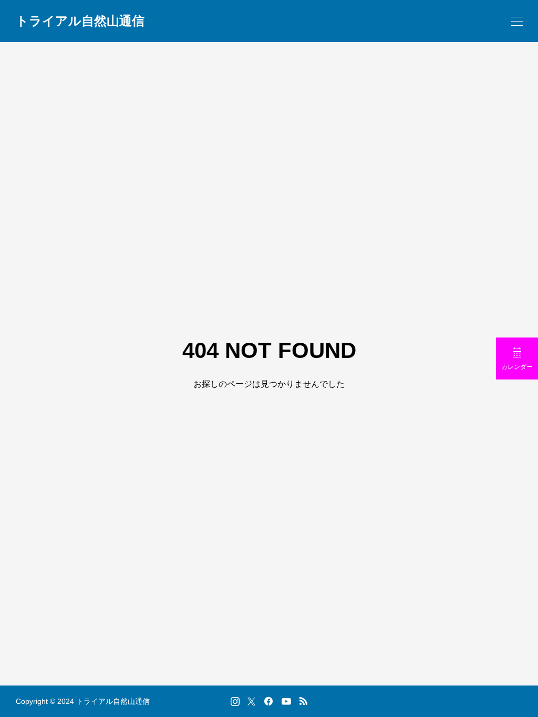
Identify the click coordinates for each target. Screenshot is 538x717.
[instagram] (235, 701)
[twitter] (251, 701)
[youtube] (286, 701)
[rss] (303, 701)
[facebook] (268, 701)
